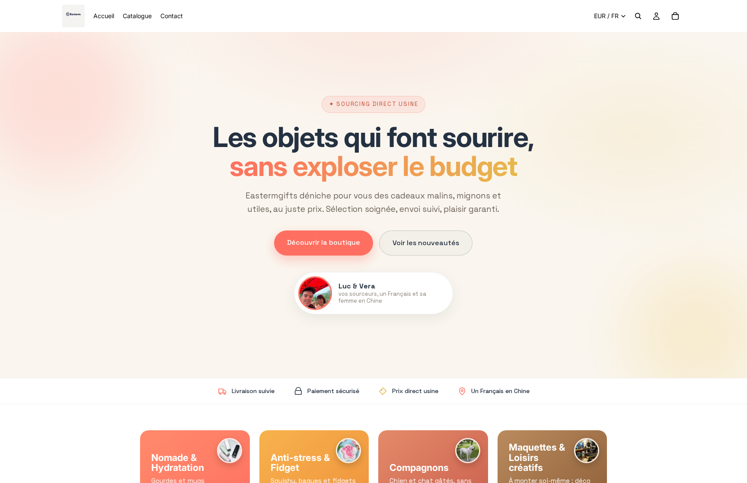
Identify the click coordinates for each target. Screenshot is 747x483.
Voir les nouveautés (426, 242)
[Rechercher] (638, 16)
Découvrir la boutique (323, 242)
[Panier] (675, 16)
